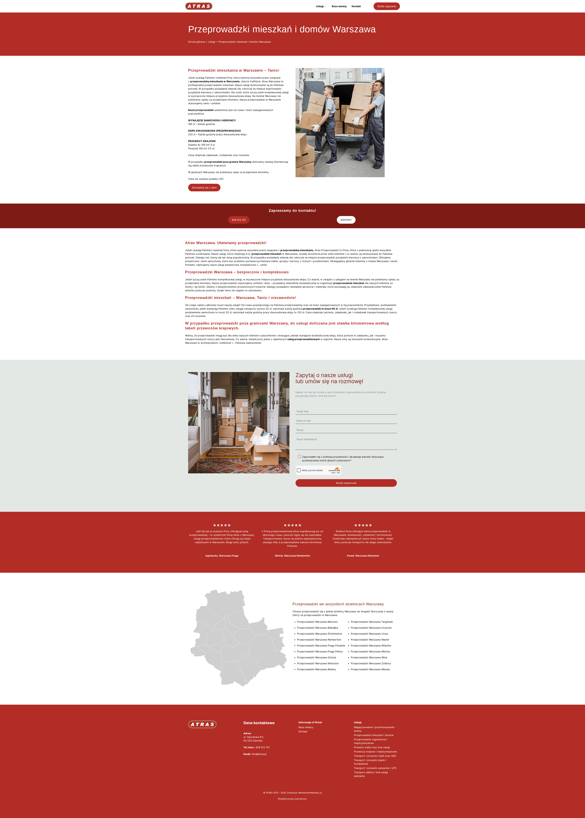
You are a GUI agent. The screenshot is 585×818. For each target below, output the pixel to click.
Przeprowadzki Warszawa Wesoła (370, 669)
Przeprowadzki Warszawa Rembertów (319, 639)
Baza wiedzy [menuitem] (339, 6)
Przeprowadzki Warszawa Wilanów (371, 645)
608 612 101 (239, 219)
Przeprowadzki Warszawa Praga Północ (320, 651)
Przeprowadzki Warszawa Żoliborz (371, 663)
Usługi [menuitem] (320, 6)
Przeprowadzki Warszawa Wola (369, 657)
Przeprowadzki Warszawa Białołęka (317, 627)
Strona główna (196, 41)
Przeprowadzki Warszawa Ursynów (371, 627)
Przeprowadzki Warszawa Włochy (370, 651)
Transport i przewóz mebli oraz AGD (375, 755)
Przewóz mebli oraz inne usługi (372, 747)
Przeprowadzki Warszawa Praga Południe (321, 645)
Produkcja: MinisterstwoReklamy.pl (304, 792)
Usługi (211, 41)
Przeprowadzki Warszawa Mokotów (318, 663)
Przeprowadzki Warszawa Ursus (369, 633)
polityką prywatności (335, 456)
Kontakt (303, 731)
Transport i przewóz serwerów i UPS (375, 768)
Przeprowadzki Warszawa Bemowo (317, 621)
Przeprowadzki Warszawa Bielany (316, 669)
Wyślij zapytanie (386, 6)
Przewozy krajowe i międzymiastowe (375, 751)
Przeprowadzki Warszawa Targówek (372, 621)
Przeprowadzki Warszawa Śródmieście (319, 633)
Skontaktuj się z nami (204, 187)
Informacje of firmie (310, 722)
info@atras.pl (259, 754)
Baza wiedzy (306, 727)
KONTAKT (346, 219)
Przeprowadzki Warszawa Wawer (370, 639)
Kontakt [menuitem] (356, 6)
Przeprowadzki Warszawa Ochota (316, 657)
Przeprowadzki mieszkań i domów (374, 735)
